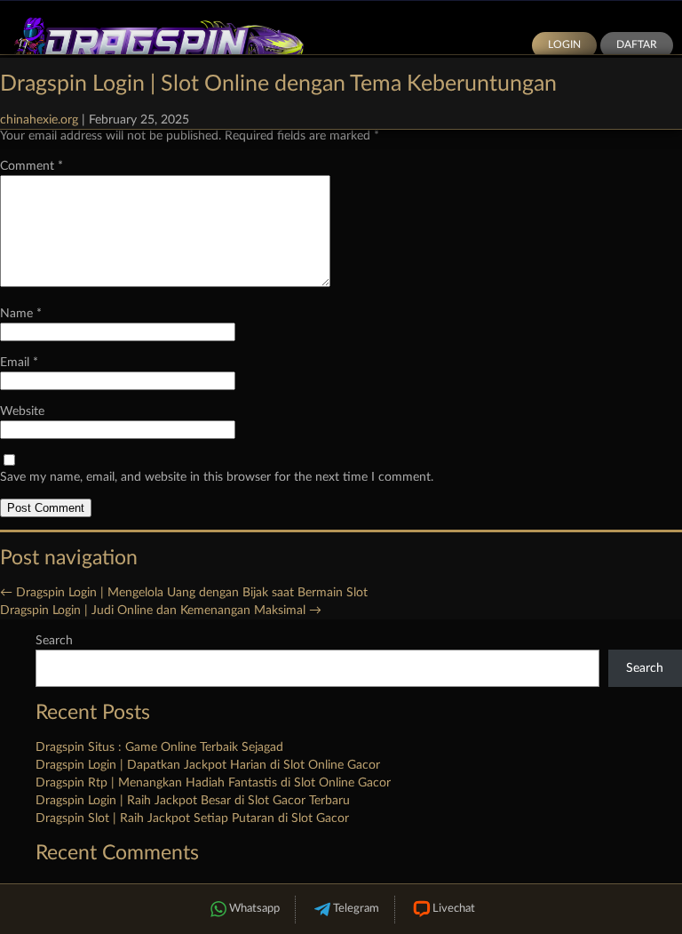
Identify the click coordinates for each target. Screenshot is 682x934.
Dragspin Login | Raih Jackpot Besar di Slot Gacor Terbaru (193, 800)
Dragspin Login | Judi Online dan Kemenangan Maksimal (160, 610)
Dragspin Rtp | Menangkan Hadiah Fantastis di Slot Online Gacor (213, 783)
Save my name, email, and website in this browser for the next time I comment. (216, 477)
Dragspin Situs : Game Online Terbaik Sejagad (159, 747)
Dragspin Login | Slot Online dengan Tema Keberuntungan (278, 84)
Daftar (636, 44)
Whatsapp (254, 908)
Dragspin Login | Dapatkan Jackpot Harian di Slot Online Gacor (208, 765)
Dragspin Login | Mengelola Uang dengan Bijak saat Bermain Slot (184, 593)
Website (22, 411)
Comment (31, 166)
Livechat (453, 908)
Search (54, 641)
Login (564, 44)
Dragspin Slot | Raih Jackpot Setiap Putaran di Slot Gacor (192, 818)
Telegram (356, 908)
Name (21, 313)
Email (19, 362)
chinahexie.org (39, 120)
